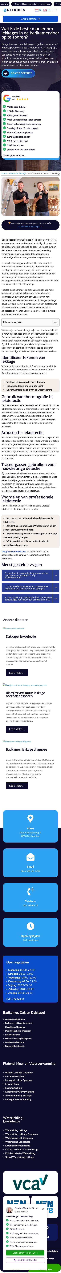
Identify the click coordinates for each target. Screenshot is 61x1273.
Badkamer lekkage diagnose (26, 749)
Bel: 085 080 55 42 (26, 1260)
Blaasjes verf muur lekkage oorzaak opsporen (25, 694)
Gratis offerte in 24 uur (24, 1252)
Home (4, 173)
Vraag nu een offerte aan (13, 551)
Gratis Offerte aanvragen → (30, 226)
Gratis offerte (29, 19)
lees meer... (16, 673)
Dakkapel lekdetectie (21, 636)
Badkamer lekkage (17, 173)
